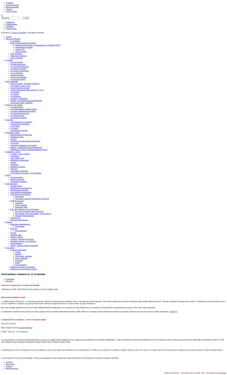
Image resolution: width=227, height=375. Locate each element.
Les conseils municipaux (19, 67)
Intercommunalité (12, 7)
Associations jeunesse (18, 118)
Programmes (19, 226)
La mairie (9, 60)
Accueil (14, 33)
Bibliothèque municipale (19, 160)
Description (19, 197)
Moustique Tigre (21, 207)
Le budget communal (18, 69)
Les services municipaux (19, 71)
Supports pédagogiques (19, 220)
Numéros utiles (16, 235)
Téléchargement (16, 243)
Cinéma (13, 162)
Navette (13, 233)
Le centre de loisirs (17, 116)
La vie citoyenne (16, 73)
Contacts (9, 9)
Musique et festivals (17, 167)
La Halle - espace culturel (19, 154)
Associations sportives (18, 182)
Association (10, 248)
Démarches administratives (20, 224)
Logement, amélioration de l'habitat (23, 145)
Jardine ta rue (15, 218)
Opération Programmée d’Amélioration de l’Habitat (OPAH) (37, 45)
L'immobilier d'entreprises (20, 124)
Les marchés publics (18, 79)
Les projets (14, 143)
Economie (22, 33)
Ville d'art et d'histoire (18, 56)
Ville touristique (16, 54)
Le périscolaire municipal (19, 113)
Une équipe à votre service (20, 86)
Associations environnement (20, 192)
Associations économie (19, 130)
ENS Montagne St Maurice (20, 194)
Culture (18, 252)
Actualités (9, 3)
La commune (15, 41)
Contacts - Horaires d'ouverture (22, 239)
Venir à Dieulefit (16, 58)
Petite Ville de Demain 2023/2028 (23, 43)
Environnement (11, 184)
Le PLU (13, 139)
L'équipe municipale (18, 64)
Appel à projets (11, 11)
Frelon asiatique (21, 205)
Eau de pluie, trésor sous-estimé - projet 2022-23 (33, 214)
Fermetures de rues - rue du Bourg (23, 241)
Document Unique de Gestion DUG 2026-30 (32, 199)
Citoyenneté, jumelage (23, 256)
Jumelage (13, 169)
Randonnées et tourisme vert (21, 188)
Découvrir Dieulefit (13, 39)
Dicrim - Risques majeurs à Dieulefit (24, 246)
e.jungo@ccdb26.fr (25, 328)
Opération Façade (17, 137)
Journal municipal (12, 5)
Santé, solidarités (12, 81)
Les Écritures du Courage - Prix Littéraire (25, 173)
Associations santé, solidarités (21, 103)
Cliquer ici (173, 312)
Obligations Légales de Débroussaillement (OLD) (29, 150)
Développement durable (19, 190)
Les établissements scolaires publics (23, 109)
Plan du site (10, 364)
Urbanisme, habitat (13, 133)
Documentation (21, 231)
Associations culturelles (19, 171)
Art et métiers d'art (17, 158)
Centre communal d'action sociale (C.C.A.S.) (27, 90)
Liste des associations (18, 250)
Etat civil (13, 229)
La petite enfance (16, 107)
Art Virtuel (222, 373)
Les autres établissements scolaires (23, 111)
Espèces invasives (17, 201)
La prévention (15, 96)
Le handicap (15, 92)
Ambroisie (19, 203)
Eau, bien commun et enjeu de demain (24, 209)
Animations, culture (13, 152)
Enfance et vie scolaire (14, 105)
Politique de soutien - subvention (22, 267)
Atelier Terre (20, 49)
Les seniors (14, 94)
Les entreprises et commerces (21, 122)
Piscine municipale (17, 179)
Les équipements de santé (19, 88)
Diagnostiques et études (24, 47)
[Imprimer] (10, 279)
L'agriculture (15, 126)
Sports (8, 175)
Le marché (14, 128)
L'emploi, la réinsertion (19, 98)
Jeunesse (18, 254)
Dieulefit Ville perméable (24, 216)
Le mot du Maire (16, 62)
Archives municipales (18, 77)
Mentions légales (16, 237)
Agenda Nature (16, 186)
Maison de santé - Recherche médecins (24, 84)
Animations (14, 156)
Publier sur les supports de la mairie (23, 269)
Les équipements (16, 177)
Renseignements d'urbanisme (21, 135)
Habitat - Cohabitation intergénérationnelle (26, 101)
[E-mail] (9, 281)
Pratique (9, 222)
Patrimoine (14, 165)
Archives (9, 362)
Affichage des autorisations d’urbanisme (25, 141)
